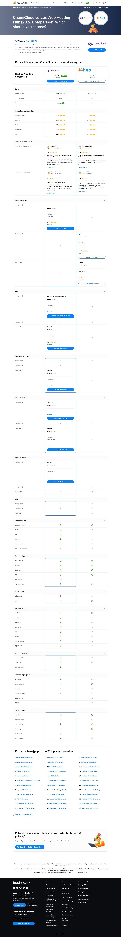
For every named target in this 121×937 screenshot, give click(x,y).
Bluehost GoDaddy (55, 757)
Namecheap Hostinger (57, 799)
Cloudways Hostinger (89, 794)
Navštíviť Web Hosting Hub (92, 81)
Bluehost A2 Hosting (23, 767)
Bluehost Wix (22, 776)
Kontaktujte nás (50, 888)
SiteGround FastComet (57, 803)
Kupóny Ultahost (83, 899)
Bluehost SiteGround (24, 762)
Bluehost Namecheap (24, 757)
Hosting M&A (22, 923)
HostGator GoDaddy (89, 762)
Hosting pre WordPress (65, 892)
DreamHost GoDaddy (25, 803)
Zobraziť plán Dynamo (92, 283)
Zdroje (66, 3)
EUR (98, 3)
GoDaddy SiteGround (89, 757)
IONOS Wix (54, 776)
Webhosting (65, 888)
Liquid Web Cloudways (25, 790)
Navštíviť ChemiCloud (97, 50)
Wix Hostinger (22, 799)
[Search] (93, 2)
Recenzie (46, 3)
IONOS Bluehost (23, 771)
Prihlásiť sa (33, 905)
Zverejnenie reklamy (102, 7)
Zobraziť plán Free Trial (60, 418)
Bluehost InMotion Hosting (90, 767)
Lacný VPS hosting (67, 908)
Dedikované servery (68, 915)
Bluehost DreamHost (89, 771)
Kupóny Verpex (83, 902)
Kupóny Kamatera (83, 888)
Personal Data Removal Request (51, 916)
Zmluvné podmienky (52, 925)
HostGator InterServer (90, 785)
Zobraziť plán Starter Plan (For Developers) (60, 316)
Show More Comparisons (23, 814)
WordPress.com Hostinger (91, 790)
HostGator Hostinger (25, 794)
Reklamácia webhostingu (50, 905)
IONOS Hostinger (55, 767)
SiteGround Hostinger (89, 808)
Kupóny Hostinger (83, 895)
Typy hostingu (35, 3)
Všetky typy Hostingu (68, 885)
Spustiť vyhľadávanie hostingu (31, 847)
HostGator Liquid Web (57, 790)
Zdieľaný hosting (67, 897)
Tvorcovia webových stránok (68, 924)
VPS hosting (65, 904)
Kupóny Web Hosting (84, 885)
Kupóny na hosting (80, 3)
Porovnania (56, 3)
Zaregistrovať (19, 905)
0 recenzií (49, 224)
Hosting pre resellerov (65, 919)
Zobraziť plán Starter (60, 481)
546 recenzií (57, 77)
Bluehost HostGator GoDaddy (29, 780)
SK (106, 3)
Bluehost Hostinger (55, 762)
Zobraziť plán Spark (92, 257)
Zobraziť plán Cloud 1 (60, 348)
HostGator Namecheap (58, 808)
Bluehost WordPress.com (91, 799)
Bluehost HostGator (89, 776)
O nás (47, 885)
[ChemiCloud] (97, 43)
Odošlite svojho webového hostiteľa (52, 900)
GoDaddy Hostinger (56, 794)
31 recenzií (92, 77)
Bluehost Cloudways (24, 785)
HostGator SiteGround (57, 780)
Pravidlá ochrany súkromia (51, 921)
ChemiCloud (31, 41)
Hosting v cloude (67, 911)
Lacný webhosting (67, 901)
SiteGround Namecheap (26, 808)
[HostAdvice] (20, 2)
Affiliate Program (51, 895)
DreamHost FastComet (90, 780)
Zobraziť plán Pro (60, 228)
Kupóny (60, 103)
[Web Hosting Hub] (92, 70)
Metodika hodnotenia (90, 7)
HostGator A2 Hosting (89, 803)
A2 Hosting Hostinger (57, 785)
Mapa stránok (50, 892)
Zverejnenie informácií (49, 910)
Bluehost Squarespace (57, 771)
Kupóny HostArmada (84, 892)
